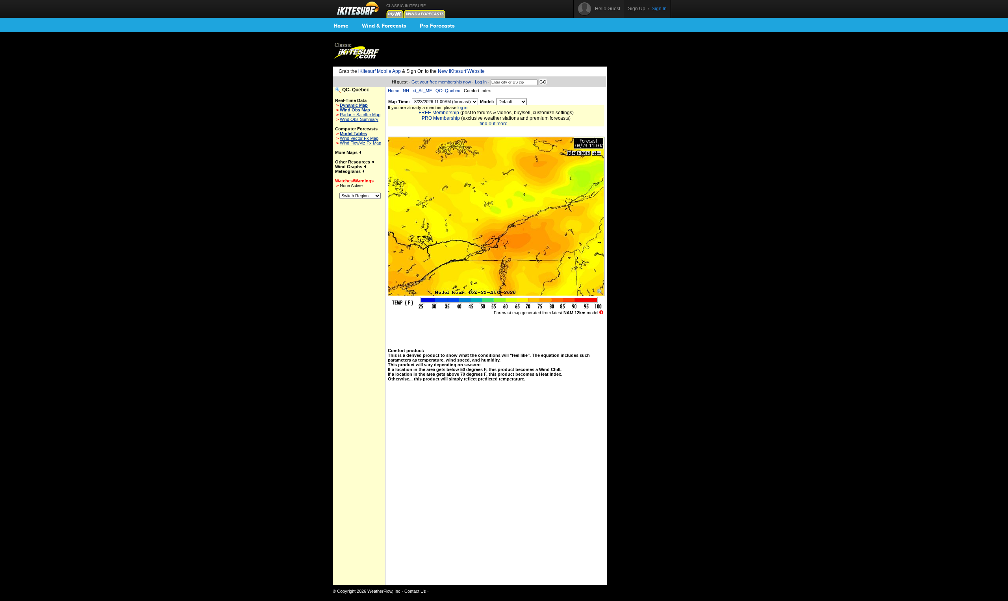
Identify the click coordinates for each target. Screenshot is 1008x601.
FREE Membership (439, 112)
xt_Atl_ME (422, 90)
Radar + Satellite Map (360, 114)
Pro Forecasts (437, 25)
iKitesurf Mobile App (379, 71)
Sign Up (636, 8)
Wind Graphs (349, 166)
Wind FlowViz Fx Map (360, 143)
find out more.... (496, 123)
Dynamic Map (354, 105)
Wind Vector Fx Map (359, 138)
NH (406, 90)
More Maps (347, 152)
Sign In (659, 8)
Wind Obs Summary (359, 119)
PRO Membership (441, 118)
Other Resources (353, 162)
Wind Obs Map (355, 110)
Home (341, 25)
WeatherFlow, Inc (383, 591)
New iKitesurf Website (461, 71)
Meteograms (348, 171)
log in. (463, 107)
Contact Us (415, 591)
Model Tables (353, 133)
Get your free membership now (441, 82)
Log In (481, 82)
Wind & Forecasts (384, 25)
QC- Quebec (447, 90)
